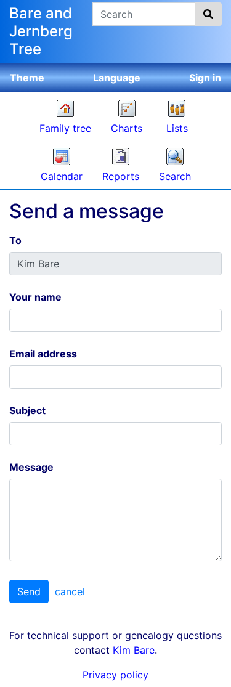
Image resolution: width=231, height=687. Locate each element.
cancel (70, 591)
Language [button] (116, 77)
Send (29, 591)
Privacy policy (115, 675)
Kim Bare (134, 650)
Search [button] (175, 176)
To (15, 240)
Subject (27, 410)
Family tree (65, 128)
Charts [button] (126, 128)
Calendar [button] (62, 176)
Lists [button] (177, 128)
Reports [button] (120, 176)
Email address (43, 354)
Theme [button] (27, 77)
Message (31, 467)
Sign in (205, 77)
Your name (35, 297)
